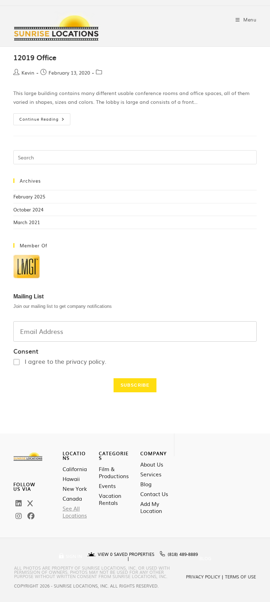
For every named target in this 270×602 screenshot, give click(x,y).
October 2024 (28, 209)
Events (107, 485)
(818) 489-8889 (183, 554)
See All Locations (75, 512)
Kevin (27, 72)
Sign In (74, 556)
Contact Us (154, 494)
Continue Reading (44, 117)
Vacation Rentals (110, 499)
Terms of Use (240, 577)
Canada (72, 498)
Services (150, 474)
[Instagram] (18, 515)
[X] (30, 502)
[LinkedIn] (18, 502)
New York (75, 488)
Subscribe (135, 385)
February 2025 (29, 196)
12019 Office (34, 57)
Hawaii (71, 478)
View (105, 554)
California (75, 469)
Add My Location (151, 507)
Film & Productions (114, 472)
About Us (151, 464)
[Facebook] (30, 515)
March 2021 (26, 222)
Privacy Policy (203, 577)
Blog (146, 484)
